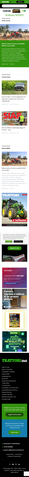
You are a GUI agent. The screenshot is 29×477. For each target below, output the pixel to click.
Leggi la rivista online (14, 414)
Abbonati (20, 1)
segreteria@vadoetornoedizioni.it (13, 450)
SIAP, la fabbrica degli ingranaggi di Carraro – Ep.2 (13, 129)
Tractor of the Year (7, 394)
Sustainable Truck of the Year (10, 388)
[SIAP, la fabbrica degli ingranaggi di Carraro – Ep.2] (14, 118)
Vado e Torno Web (7, 369)
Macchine (17, 104)
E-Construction (6, 385)
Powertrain (5, 378)
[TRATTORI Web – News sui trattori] (6, 1)
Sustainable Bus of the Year (9, 390)
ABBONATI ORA (14, 248)
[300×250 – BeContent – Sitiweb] (14, 278)
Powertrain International (9, 381)
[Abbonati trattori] (14, 320)
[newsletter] (14, 341)
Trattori (12, 64)
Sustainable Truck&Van (8, 372)
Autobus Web (5, 374)
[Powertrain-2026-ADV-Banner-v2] (14, 299)
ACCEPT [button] (8, 241)
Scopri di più (14, 432)
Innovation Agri (6, 399)
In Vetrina (13, 104)
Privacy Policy (10, 454)
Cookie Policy (18, 454)
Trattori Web (5, 383)
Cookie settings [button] (18, 241)
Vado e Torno (5, 367)
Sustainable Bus (6, 376)
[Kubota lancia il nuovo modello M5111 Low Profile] (14, 32)
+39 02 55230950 (8, 447)
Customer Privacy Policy (14, 456)
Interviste (17, 133)
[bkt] (14, 11)
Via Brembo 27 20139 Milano (11, 443)
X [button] (25, 234)
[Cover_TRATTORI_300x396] (14, 209)
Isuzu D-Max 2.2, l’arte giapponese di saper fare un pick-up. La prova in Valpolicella (14, 99)
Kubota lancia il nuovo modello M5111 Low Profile (13, 45)
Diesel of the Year (7, 392)
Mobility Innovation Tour (9, 397)
